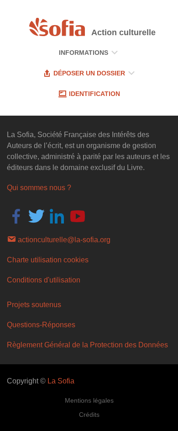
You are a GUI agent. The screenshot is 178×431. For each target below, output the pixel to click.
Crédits (89, 414)
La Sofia (60, 381)
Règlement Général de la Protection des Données (87, 345)
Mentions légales (89, 400)
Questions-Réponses (41, 325)
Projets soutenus (34, 305)
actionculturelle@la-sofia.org (63, 240)
